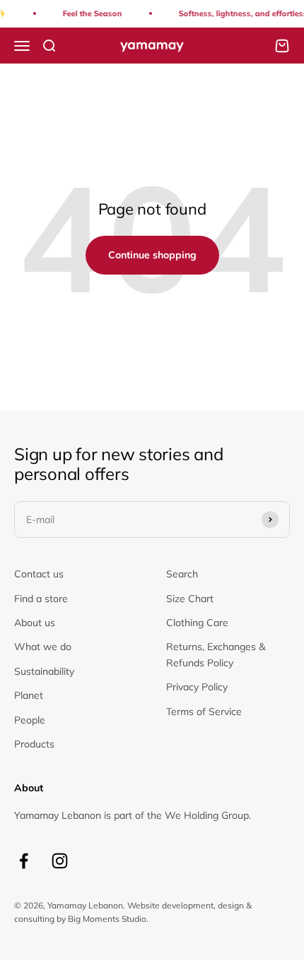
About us (34, 622)
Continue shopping (152, 254)
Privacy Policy (197, 686)
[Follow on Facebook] (23, 860)
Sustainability (44, 671)
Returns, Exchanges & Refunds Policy (215, 654)
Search (182, 574)
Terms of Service (204, 711)
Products (34, 744)
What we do (42, 646)
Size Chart (190, 598)
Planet (28, 695)
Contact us (39, 574)
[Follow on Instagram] (59, 860)
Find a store (41, 598)
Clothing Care (197, 622)
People (29, 720)
